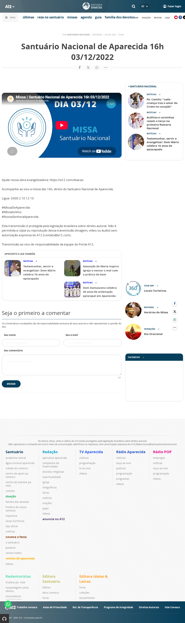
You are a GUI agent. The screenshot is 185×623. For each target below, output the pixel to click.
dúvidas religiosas (53, 471)
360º (137, 17)
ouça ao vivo (123, 463)
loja (167, 17)
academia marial (16, 457)
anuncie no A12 (53, 519)
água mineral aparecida (20, 463)
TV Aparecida (91, 451)
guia (98, 17)
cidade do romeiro (17, 468)
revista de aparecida (20, 558)
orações (47, 503)
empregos (159, 457)
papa (45, 508)
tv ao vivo (85, 468)
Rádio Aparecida (130, 451)
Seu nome (10, 335)
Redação (50, 451)
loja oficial (12, 526)
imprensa (11, 515)
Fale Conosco (172, 607)
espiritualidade (51, 477)
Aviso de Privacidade (55, 607)
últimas (28, 17)
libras (45, 492)
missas (72, 17)
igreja (45, 482)
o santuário (12, 542)
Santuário (14, 451)
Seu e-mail (72, 335)
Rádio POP (162, 451)
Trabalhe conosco (27, 607)
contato (10, 491)
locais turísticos (15, 521)
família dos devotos (120, 17)
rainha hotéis (14, 553)
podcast (121, 468)
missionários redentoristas (14, 597)
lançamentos (87, 598)
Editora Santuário (51, 579)
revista (158, 17)
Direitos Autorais (149, 607)
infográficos (49, 487)
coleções (84, 592)
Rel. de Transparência (85, 607)
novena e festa (16, 537)
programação (87, 463)
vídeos (9, 564)
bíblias (46, 587)
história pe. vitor (15, 582)
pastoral (11, 547)
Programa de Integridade (118, 607)
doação (146, 17)
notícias (10, 531)
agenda (86, 17)
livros (45, 598)
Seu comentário (13, 350)
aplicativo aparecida (54, 457)
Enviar (11, 383)
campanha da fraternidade (50, 464)
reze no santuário (50, 17)
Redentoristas (18, 576)
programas (122, 478)
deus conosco (50, 592)
